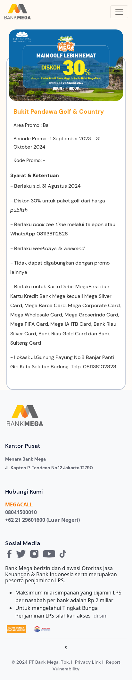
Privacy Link (88, 662)
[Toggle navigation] (119, 11)
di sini (101, 615)
